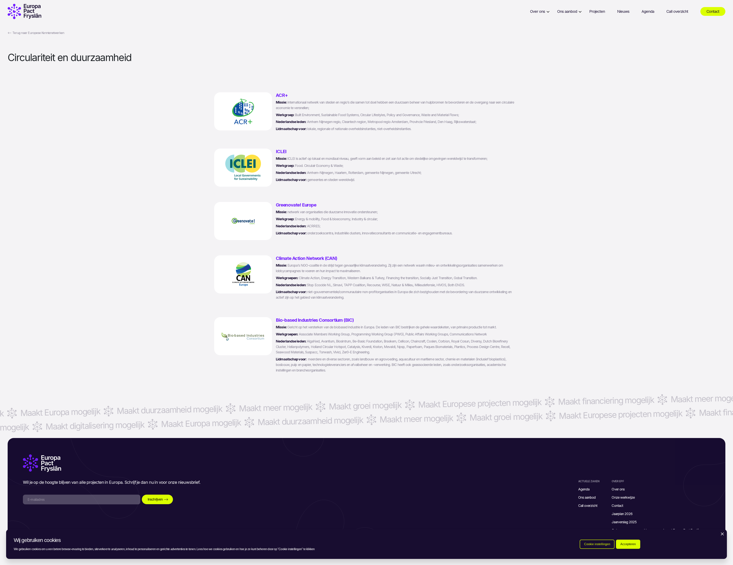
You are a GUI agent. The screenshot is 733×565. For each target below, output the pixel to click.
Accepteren (628, 544)
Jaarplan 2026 (622, 514)
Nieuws (623, 11)
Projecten (597, 11)
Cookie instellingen (597, 544)
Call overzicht (677, 11)
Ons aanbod (567, 11)
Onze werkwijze (623, 497)
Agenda (648, 11)
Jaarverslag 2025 (624, 522)
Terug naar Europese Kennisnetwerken (36, 33)
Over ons (537, 11)
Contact (712, 11)
